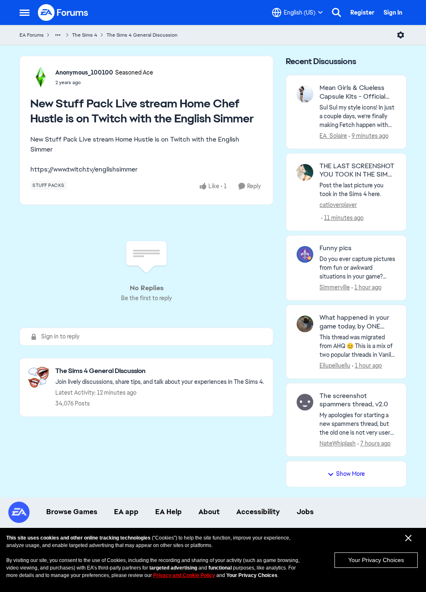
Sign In (393, 12)
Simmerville (335, 287)
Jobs (305, 511)
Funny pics (336, 248)
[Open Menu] (400, 35)
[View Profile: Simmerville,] (305, 254)
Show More (350, 474)
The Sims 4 (84, 35)
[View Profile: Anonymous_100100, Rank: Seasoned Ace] (40, 77)
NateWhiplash (338, 443)
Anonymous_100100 (84, 72)
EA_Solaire (333, 135)
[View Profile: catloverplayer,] (305, 172)
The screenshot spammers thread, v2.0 (354, 400)
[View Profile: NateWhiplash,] (305, 402)
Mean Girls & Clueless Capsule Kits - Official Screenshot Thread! (352, 92)
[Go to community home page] (63, 12)
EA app (126, 511)
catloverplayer (338, 205)
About (209, 511)
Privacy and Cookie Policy (184, 575)
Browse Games (71, 511)
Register (362, 12)
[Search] (337, 12)
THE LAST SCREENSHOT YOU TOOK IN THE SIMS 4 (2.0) (357, 170)
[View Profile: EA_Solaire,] (305, 94)
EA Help (168, 511)
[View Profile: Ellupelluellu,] (305, 324)
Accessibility (258, 511)
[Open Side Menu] (24, 12)
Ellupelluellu (335, 365)
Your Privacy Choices (376, 560)
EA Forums (32, 35)
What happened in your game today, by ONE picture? (354, 322)
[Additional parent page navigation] (58, 35)
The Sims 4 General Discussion (142, 35)
